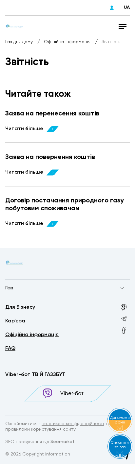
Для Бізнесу (20, 307)
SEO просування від (39, 441)
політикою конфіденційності (73, 423)
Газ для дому (19, 42)
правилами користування (33, 429)
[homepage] (14, 26)
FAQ (10, 348)
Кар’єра (15, 321)
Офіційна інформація (68, 42)
